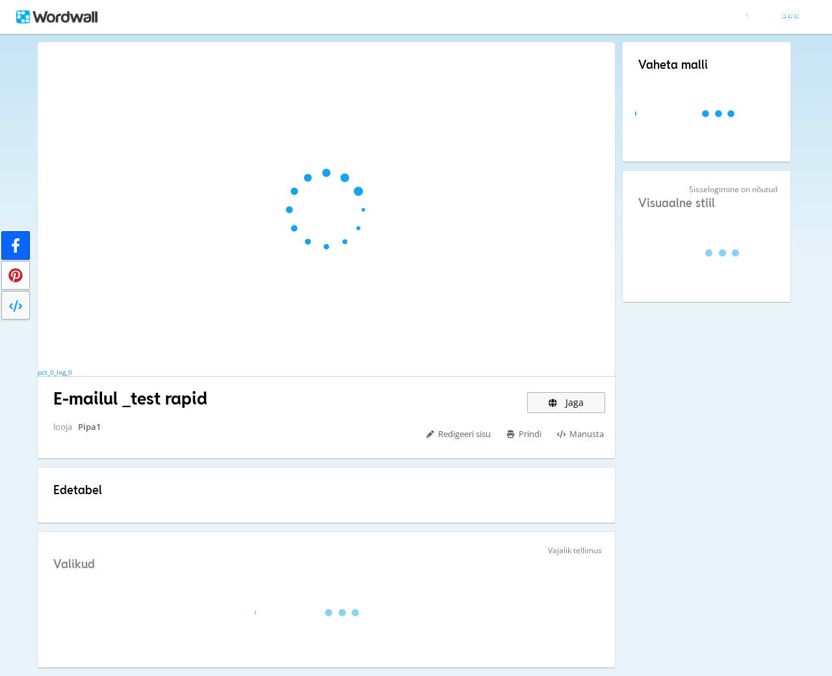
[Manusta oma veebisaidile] (15, 305)
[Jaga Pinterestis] (15, 275)
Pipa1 (89, 426)
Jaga (573, 402)
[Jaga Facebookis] (15, 245)
